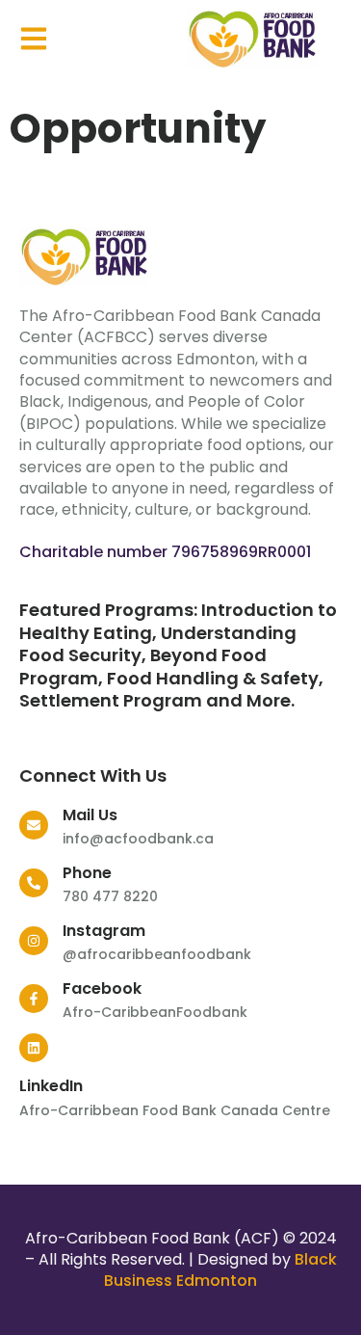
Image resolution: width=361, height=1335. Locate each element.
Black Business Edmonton (220, 1270)
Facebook (102, 988)
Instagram (104, 931)
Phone (87, 873)
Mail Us (90, 815)
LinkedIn (51, 1086)
